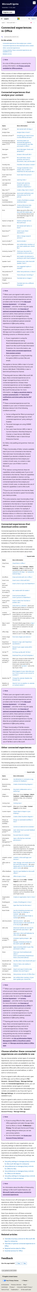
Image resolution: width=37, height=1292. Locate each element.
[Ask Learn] (31, 22)
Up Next (24, 666)
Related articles (7, 54)
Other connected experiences (11, 48)
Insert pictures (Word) (18, 595)
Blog (24, 1284)
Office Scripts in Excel (19, 876)
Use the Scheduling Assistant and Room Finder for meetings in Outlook (23, 912)
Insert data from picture (24, 175)
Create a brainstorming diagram (22, 784)
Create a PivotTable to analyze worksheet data (25, 201)
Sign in (34, 19)
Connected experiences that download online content (18, 45)
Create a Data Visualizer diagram (22, 816)
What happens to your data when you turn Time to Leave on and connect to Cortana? (23, 673)
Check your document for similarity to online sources (25, 252)
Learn (3, 22)
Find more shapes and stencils (21, 637)
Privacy (12, 1287)
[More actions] (34, 22)
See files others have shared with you (24, 961)
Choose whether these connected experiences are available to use (17, 50)
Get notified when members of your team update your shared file (26, 246)
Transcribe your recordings (25, 275)
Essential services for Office (14, 1251)
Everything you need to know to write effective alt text (25, 136)
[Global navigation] (1, 18)
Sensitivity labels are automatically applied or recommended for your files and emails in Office (25, 143)
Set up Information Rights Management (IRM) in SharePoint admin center (17, 1040)
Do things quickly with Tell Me (21, 652)
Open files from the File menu (22, 905)
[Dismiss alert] (34, 2)
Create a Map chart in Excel (25, 190)
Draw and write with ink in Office (21, 577)
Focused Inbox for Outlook (20, 835)
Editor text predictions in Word (26, 271)
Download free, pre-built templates (22, 655)
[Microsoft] (18, 19)
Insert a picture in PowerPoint (21, 597)
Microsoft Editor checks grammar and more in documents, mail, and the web (26, 159)
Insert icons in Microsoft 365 (20, 580)
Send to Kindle (21, 241)
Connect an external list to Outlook (23, 826)
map (32, 623)
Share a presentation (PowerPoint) (23, 955)
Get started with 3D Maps (24, 129)
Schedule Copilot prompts (20, 938)
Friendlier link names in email (25, 164)
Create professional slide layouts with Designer (24, 206)
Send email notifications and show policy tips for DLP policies (25, 195)
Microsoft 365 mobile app (24, 212)
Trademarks (14, 1289)
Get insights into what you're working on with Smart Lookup (26, 257)
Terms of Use (5, 1289)
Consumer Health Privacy (24, 1287)
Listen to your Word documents (22, 232)
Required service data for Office (15, 1248)
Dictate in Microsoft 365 (24, 154)
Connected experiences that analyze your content (17, 43)
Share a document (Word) (20, 957)
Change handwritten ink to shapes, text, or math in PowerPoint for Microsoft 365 (25, 169)
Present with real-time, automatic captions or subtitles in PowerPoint (23, 185)
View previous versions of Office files (23, 974)
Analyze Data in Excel (23, 132)
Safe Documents (18, 921)
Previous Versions (16, 1284)
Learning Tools (21, 180)
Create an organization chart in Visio (23, 897)
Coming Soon (17, 803)
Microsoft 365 (11, 22)
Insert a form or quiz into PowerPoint (23, 583)
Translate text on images (24, 278)
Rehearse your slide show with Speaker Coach (26, 262)
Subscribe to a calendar (19, 606)
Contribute (4, 1287)
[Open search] (29, 18)
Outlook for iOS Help (18, 572)
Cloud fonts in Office (18, 563)
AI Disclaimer (5, 1284)
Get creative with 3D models (20, 590)
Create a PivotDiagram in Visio (22, 902)
